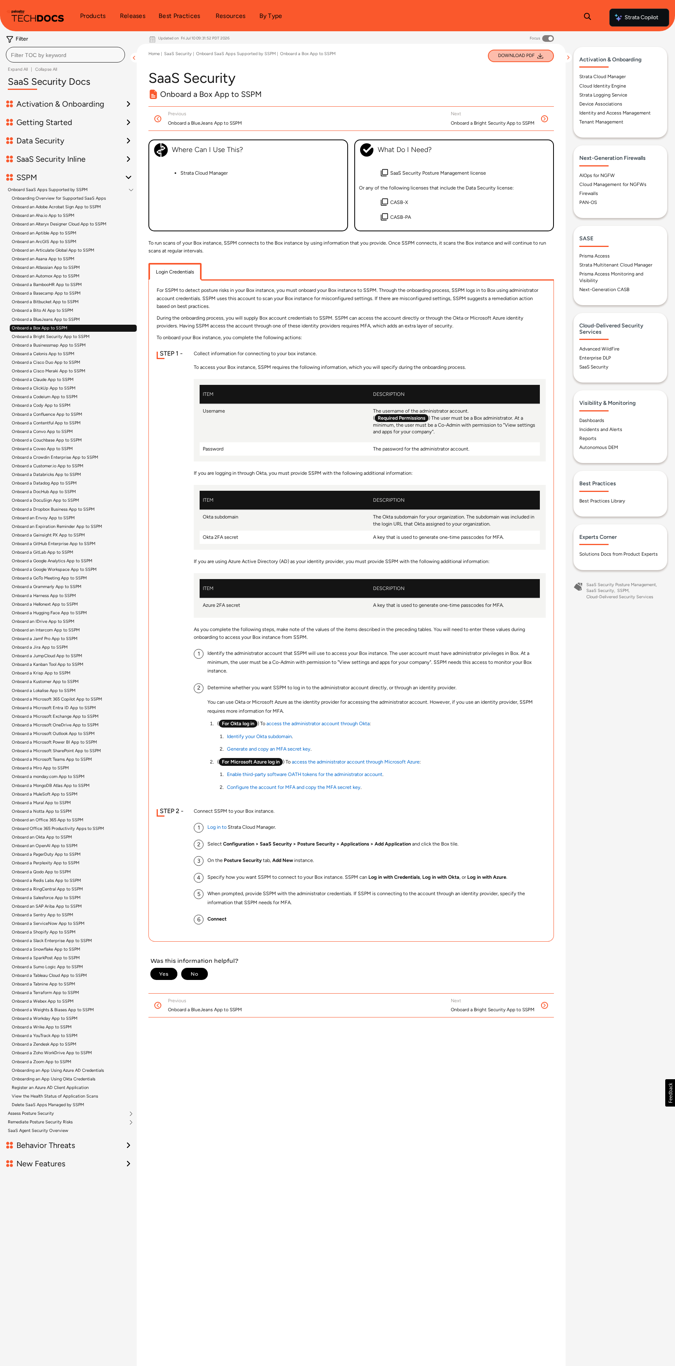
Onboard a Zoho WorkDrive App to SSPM (52, 1052)
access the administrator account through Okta (318, 723)
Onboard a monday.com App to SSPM (48, 776)
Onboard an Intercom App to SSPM (46, 630)
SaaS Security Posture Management (621, 584)
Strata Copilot (641, 17)
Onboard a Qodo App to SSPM (41, 871)
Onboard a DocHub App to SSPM (44, 491)
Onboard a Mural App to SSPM (41, 802)
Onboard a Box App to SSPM (39, 328)
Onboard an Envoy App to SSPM (43, 517)
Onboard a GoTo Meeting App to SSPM (49, 578)
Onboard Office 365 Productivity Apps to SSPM (58, 828)
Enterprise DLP (595, 358)
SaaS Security (178, 53)
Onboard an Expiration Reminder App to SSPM (57, 526)
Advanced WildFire (599, 349)
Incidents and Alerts (600, 429)
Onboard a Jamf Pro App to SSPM (44, 638)
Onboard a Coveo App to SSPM (42, 448)
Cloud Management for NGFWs (612, 184)
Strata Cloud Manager (602, 76)
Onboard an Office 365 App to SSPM (47, 819)
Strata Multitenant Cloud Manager (615, 265)
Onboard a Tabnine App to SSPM (43, 984)
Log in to (217, 827)
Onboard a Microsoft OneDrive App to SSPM (55, 725)
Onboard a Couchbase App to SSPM (47, 440)
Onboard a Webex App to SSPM (42, 1001)
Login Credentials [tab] (175, 272)
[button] (670, 1093)
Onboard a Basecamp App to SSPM (46, 293)
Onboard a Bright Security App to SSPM (50, 336)
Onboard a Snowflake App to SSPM (46, 949)
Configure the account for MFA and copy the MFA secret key (294, 787)
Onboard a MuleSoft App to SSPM (44, 794)
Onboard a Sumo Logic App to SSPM (47, 966)
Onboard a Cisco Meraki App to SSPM (48, 371)
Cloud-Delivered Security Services (619, 596)
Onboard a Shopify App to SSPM (43, 932)
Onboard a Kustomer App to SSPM (45, 681)
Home (154, 53)
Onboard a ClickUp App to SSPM (43, 388)
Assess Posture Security (31, 1113)
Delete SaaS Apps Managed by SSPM (48, 1104)
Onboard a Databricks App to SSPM (46, 474)
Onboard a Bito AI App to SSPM (42, 310)
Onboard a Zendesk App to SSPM (44, 1044)
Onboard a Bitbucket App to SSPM (45, 301)
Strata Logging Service (603, 95)
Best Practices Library (602, 501)
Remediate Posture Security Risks (40, 1122)
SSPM (623, 590)
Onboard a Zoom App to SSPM (41, 1061)
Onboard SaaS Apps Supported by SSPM (48, 190)
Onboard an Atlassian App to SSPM (46, 267)
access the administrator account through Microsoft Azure (356, 762)
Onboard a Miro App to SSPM (40, 768)
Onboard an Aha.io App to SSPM (43, 215)
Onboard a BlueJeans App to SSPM (46, 319)
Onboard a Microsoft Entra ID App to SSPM (54, 707)
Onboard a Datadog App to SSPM (44, 483)
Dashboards (591, 420)
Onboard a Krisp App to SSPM (41, 673)
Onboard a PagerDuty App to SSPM (46, 854)
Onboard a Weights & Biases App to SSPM (53, 1009)
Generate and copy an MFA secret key (269, 749)
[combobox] (65, 55)
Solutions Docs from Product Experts (618, 554)
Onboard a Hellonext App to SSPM (45, 604)
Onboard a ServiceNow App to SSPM (48, 923)
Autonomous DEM (598, 447)
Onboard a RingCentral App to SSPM (47, 889)
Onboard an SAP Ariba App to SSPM (47, 906)
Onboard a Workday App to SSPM (44, 1018)
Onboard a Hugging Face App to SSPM (49, 612)
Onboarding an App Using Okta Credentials (53, 1079)
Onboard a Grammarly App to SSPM (46, 586)
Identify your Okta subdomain (259, 736)
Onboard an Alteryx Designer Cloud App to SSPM (59, 224)
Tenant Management (601, 122)
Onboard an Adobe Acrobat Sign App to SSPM (56, 206)
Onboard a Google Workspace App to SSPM (54, 569)
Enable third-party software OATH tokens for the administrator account (304, 774)
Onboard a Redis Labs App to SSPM (46, 880)
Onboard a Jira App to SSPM (40, 647)
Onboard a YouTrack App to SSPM (44, 1035)
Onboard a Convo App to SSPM (42, 431)
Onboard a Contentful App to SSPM (46, 423)
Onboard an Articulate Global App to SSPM (53, 250)
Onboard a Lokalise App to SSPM (43, 690)
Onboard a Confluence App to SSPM (47, 414)
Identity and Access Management (615, 113)
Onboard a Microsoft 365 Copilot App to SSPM (57, 699)
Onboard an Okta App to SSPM (42, 837)
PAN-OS (588, 202)
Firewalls (588, 193)
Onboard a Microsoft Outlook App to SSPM (53, 733)
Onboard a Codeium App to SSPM (44, 396)
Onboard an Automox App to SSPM (45, 276)
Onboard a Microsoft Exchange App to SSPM (55, 716)
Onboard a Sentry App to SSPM (42, 914)
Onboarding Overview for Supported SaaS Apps (59, 198)
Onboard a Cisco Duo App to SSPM (46, 362)
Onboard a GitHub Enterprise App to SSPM (53, 543)
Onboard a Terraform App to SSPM (45, 992)
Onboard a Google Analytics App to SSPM (52, 560)
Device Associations (600, 104)
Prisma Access (594, 256)
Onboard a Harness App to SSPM (44, 595)
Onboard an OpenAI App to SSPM (44, 845)
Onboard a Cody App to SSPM (41, 405)
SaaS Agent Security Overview (38, 1130)
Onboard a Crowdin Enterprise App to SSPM (55, 457)
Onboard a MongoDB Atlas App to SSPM (50, 785)
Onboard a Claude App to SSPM (42, 379)
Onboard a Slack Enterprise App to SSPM (52, 940)
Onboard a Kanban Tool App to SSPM (47, 664)
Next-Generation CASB (604, 289)
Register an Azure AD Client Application (50, 1087)
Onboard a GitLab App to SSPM (42, 552)
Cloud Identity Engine (602, 86)
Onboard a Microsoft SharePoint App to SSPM (56, 750)
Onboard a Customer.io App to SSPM (47, 465)
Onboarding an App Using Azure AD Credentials (58, 1070)
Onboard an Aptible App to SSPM (44, 233)
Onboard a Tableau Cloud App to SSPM (49, 975)
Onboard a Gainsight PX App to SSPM (48, 535)
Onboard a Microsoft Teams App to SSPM (52, 759)
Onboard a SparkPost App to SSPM (46, 957)
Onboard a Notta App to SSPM (41, 811)
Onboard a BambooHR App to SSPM (47, 284)
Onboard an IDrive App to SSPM (43, 621)
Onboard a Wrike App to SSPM (41, 1027)
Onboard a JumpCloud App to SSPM (47, 655)
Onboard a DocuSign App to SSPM (45, 500)
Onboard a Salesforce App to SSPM (46, 897)
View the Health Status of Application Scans (55, 1096)
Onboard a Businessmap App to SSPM (49, 345)
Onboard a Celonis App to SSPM (43, 353)
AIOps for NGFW (597, 175)
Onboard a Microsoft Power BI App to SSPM (54, 742)
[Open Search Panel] (587, 17)
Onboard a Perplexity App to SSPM (45, 862)
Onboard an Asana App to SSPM (43, 258)
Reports (587, 438)
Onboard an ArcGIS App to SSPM (44, 241)
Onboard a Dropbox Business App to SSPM (53, 509)
